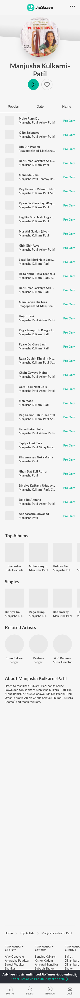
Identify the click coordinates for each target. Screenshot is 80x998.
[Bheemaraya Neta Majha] (62, 598)
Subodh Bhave (44, 968)
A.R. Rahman (62, 658)
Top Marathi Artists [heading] (15, 948)
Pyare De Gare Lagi (32, 344)
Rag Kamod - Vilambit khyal (38, 189)
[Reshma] (38, 643)
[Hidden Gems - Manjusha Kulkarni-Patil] (62, 552)
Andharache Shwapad (34, 514)
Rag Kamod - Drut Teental (37, 415)
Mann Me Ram (28, 175)
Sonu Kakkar (14, 658)
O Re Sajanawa (29, 132)
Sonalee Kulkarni (45, 956)
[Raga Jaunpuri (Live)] (38, 598)
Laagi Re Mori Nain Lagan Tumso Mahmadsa (49, 259)
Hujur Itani (26, 316)
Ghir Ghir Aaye (29, 245)
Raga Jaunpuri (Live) (38, 612)
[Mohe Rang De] (38, 552)
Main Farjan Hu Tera (33, 302)
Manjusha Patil (28, 122)
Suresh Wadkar (14, 964)
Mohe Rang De (29, 118)
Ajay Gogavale (14, 956)
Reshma (38, 658)
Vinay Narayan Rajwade (54, 447)
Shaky (69, 968)
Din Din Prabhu (29, 146)
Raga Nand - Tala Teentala (37, 274)
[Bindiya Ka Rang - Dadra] (14, 598)
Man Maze (26, 401)
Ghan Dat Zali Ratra (32, 471)
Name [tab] (66, 106)
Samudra (14, 566)
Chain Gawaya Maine (33, 372)
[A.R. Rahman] (62, 643)
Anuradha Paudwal (17, 960)
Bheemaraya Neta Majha (36, 457)
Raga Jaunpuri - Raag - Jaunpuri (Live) (45, 330)
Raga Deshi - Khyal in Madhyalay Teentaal (48, 358)
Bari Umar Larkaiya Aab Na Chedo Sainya (47, 288)
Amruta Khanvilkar (47, 964)
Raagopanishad (29, 150)
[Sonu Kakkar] (14, 643)
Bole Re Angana (30, 499)
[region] (40, 932)
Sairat (68, 956)
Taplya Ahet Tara (30, 443)
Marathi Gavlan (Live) (33, 231)
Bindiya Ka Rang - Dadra (14, 612)
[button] (46, 84)
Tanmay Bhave (48, 179)
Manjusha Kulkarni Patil (34, 165)
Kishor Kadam (44, 960)
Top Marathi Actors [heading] (45, 948)
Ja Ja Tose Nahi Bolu (33, 386)
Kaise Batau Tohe (31, 429)
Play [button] (33, 84)
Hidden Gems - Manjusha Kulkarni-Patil (62, 566)
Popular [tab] (13, 106)
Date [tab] (40, 106)
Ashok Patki (47, 122)
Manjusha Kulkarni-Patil (40, 70)
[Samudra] (14, 552)
